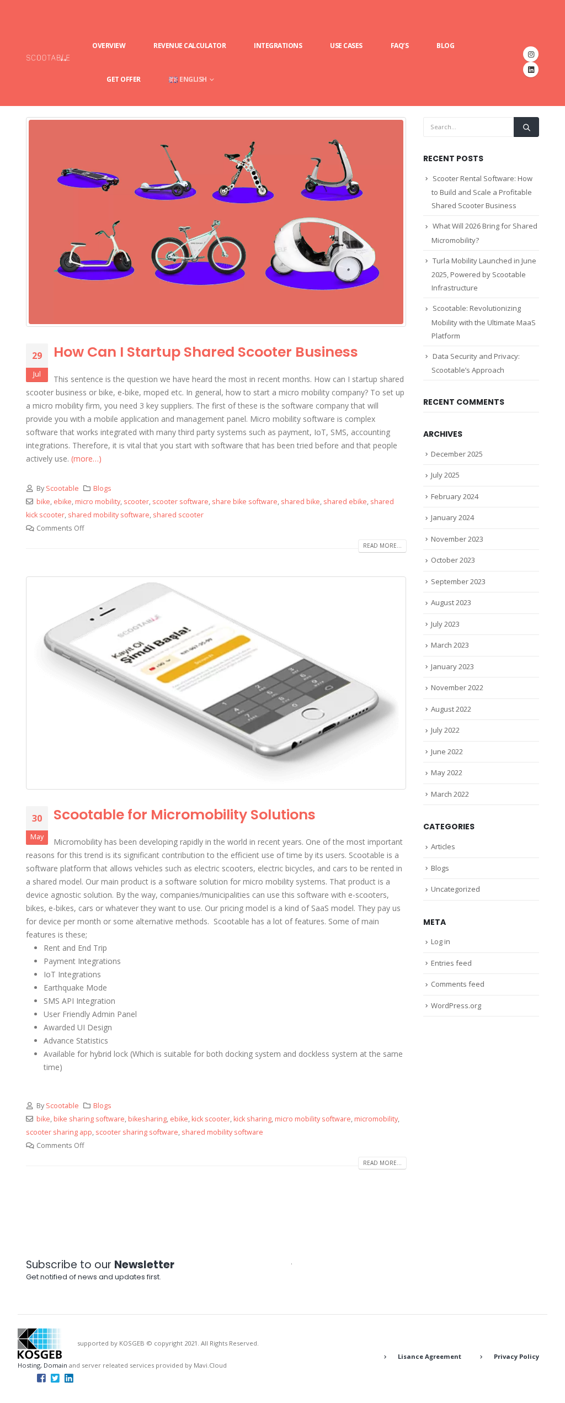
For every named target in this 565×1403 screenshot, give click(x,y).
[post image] (216, 222)
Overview (108, 45)
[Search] (526, 127)
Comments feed (457, 984)
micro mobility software (313, 1119)
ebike (63, 501)
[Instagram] (531, 54)
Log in (440, 941)
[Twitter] (55, 1377)
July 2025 (445, 475)
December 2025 (457, 454)
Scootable (62, 488)
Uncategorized (455, 889)
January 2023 (452, 666)
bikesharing (147, 1119)
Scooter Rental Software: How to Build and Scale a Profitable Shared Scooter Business (481, 192)
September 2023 (458, 581)
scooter (136, 501)
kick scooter (210, 1119)
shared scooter (178, 515)
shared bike (300, 501)
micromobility (376, 1119)
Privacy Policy (516, 1356)
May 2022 (446, 772)
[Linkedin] (69, 1377)
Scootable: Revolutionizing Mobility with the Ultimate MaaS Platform (483, 322)
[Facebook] (41, 1377)
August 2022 (451, 709)
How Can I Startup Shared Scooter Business (206, 352)
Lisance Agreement (429, 1356)
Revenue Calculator (189, 45)
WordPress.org (456, 1005)
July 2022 (445, 730)
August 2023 (451, 602)
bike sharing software (89, 1119)
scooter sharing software (136, 1132)
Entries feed (451, 963)
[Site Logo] (48, 57)
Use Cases (346, 45)
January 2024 (452, 517)
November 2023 (457, 539)
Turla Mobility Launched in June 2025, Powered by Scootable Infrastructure (483, 274)
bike (43, 501)
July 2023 (445, 624)
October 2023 (453, 560)
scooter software (180, 501)
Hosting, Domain (42, 1365)
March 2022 (450, 794)
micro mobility (97, 501)
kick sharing (252, 1119)
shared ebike (345, 501)
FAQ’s (400, 45)
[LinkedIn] (531, 69)
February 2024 (454, 496)
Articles (443, 846)
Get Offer (123, 79)
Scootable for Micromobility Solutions (185, 814)
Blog (445, 45)
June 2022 (447, 751)
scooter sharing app (59, 1132)
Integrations (278, 45)
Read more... (382, 545)
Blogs (102, 488)
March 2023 (450, 645)
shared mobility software (109, 515)
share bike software (245, 501)
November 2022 (457, 687)
